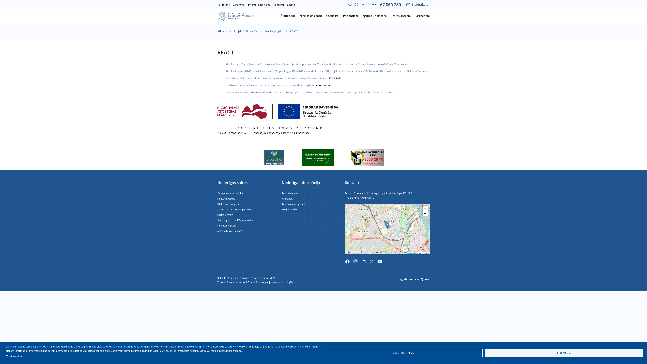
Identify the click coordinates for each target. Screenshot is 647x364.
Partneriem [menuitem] (422, 16)
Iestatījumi (356, 4)
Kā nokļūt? (287, 198)
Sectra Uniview (225, 214)
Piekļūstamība (289, 209)
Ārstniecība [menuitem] (288, 16)
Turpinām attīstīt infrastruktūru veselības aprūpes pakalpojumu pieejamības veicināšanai (276, 78)
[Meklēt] (350, 5)
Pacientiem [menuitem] (350, 16)
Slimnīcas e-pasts (226, 225)
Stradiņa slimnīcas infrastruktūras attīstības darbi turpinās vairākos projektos (270, 85)
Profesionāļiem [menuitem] (401, 16)
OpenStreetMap (411, 252)
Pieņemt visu (564, 352)
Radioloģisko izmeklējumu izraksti (235, 220)
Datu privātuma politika (230, 193)
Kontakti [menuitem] (278, 4)
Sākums (222, 31)
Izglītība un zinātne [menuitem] (374, 16)
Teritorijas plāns (290, 193)
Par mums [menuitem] (224, 4)
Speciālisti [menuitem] (332, 16)
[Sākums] (236, 12)
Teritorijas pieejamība (293, 204)
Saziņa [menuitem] (291, 4)
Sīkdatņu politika (226, 198)
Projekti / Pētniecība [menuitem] (258, 4)
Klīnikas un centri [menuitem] (311, 16)
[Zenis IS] (425, 279)
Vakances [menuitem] (238, 4)
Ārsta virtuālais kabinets (230, 231)
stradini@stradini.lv (364, 198)
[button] (387, 225)
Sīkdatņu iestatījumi (228, 204)
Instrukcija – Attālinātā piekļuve (234, 209)
